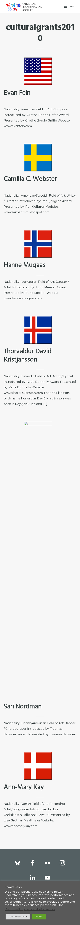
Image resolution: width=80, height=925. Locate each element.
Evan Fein (17, 93)
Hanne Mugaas (24, 265)
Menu (72, 6)
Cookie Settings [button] (17, 916)
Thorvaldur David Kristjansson (27, 355)
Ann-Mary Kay (24, 787)
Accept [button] (39, 916)
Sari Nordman (22, 706)
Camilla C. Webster (30, 179)
